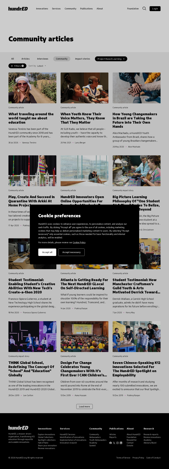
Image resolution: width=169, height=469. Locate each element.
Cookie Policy (79, 242)
